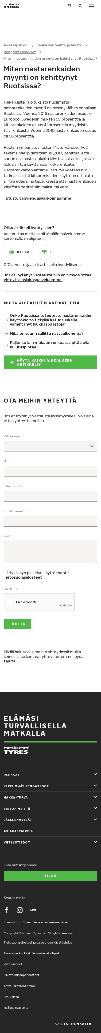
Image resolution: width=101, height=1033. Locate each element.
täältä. (10, 661)
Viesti (8, 536)
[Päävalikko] (91, 5)
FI (69, 5)
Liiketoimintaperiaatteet (21, 975)
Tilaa (50, 875)
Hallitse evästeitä (16, 1007)
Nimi (7, 461)
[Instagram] (19, 910)
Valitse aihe (11, 436)
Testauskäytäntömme (20, 986)
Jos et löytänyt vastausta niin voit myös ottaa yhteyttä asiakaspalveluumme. (48, 277)
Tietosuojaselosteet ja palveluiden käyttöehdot (38, 942)
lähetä (17, 624)
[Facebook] (6, 910)
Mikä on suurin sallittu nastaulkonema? (46, 333)
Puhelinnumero (15, 511)
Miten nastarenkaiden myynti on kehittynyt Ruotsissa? (50, 58)
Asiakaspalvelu (16, 45)
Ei (52, 252)
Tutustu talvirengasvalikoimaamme (37, 198)
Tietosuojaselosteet (23, 577)
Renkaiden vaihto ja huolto (59, 45)
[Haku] (80, 5)
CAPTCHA (10, 589)
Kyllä (23, 252)
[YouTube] (32, 910)
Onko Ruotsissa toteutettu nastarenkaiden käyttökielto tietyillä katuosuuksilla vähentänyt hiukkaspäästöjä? (51, 320)
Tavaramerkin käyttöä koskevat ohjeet (31, 953)
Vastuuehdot (13, 964)
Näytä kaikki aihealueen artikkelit (45, 362)
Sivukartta (11, 997)
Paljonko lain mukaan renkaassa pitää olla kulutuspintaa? (49, 344)
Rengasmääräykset (20, 52)
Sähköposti (12, 486)
